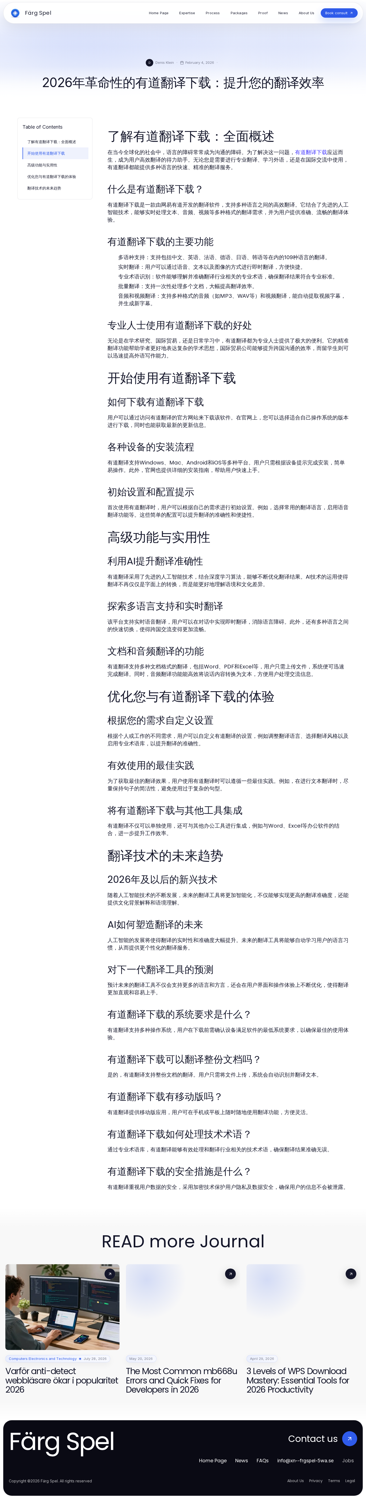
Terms (334, 1480)
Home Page (213, 1460)
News (241, 1460)
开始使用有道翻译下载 (46, 153)
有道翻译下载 (311, 152)
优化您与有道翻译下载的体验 (51, 176)
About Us (295, 1480)
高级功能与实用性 (42, 165)
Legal (350, 1480)
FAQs (263, 1460)
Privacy (316, 1480)
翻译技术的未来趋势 (44, 188)
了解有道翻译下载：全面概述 (51, 141)
